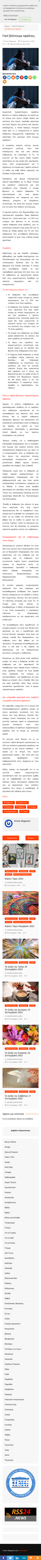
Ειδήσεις (8, 1283)
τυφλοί (25, 811)
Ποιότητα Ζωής (11, 1404)
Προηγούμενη (12, 838)
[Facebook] (5, 77)
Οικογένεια (9, 1354)
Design (7, 1147)
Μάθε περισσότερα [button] (10, 15)
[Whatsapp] (34, 77)
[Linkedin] (17, 77)
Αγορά (7, 1162)
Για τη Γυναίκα (10, 1233)
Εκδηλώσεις (9, 1288)
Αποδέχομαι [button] (24, 19)
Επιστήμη (8, 1309)
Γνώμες (8, 1248)
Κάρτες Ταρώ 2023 (14, 879)
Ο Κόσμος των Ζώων (13, 1349)
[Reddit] (13, 77)
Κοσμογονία (9, 1329)
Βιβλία (7, 1208)
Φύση (7, 1455)
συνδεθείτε (29, 1119)
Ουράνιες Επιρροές (12, 1364)
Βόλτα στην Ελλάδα (12, 1218)
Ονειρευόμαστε (11, 811)
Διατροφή (8, 1268)
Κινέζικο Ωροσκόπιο (12, 1324)
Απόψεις (8, 1172)
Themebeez (23, 1550)
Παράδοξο (9, 1379)
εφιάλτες (21, 807)
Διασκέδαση (9, 1258)
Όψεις (7, 1369)
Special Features (16, 44)
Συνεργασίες (9, 1420)
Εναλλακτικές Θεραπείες (14, 1303)
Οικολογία (8, 1359)
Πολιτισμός (9, 1410)
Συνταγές (8, 1425)
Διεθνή (7, 1273)
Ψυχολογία (9, 1460)
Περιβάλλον (9, 1389)
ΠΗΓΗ (5, 796)
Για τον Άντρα (10, 1243)
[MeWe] (26, 77)
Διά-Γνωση (26, 44)
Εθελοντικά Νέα (11, 1278)
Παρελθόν (8, 1384)
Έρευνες (9, 807)
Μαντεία (8, 874)
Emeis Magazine (10, 41)
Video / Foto (9, 1157)
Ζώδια (32, 871)
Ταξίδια (7, 1435)
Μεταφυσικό (9, 1339)
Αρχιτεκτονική (10, 1187)
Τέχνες (7, 1440)
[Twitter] (9, 77)
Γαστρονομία (10, 1223)
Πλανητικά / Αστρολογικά (22, 874)
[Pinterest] (22, 77)
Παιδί (7, 1374)
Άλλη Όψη (9, 1167)
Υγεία (7, 1450)
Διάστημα (8, 1263)
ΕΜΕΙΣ (7, 1298)
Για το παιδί (9, 1238)
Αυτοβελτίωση (10, 1202)
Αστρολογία (23, 871)
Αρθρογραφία (10, 1177)
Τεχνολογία (9, 1445)
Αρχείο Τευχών (10, 1182)
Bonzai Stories (10, 1142)
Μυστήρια (8, 1344)
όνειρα (33, 807)
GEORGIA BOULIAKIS (14, 882)
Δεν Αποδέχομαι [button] (11, 19)
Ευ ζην (7, 1314)
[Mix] (30, 77)
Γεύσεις (8, 1228)
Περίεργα (8, 1394)
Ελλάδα (8, 1293)
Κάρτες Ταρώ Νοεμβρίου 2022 (19, 926)
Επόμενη (31, 838)
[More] (5, 82)
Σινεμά (7, 1415)
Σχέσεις (8, 1430)
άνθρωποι (9, 803)
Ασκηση (8, 1192)
